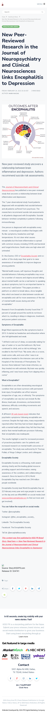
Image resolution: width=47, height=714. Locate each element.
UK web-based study (19, 414)
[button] (40, 4)
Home (3, 17)
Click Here (23, 687)
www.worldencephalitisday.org (14, 498)
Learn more (23, 637)
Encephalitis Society (29, 256)
